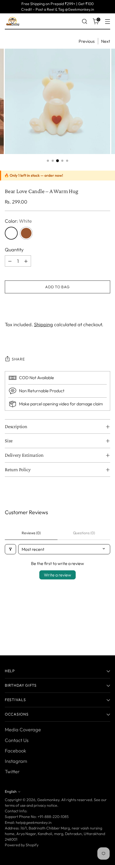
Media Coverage (23, 729)
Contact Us (17, 740)
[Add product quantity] (26, 261)
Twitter (12, 771)
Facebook (15, 751)
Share (18, 359)
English (11, 791)
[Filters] (10, 549)
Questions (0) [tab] (84, 532)
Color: (18, 221)
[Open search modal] (84, 21)
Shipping (43, 324)
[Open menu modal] (107, 21)
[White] (11, 233)
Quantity (14, 250)
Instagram (16, 761)
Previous (87, 41)
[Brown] (26, 233)
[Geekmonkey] (13, 21)
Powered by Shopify (22, 845)
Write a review (57, 575)
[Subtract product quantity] (10, 261)
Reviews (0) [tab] (31, 532)
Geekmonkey (48, 799)
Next (105, 41)
